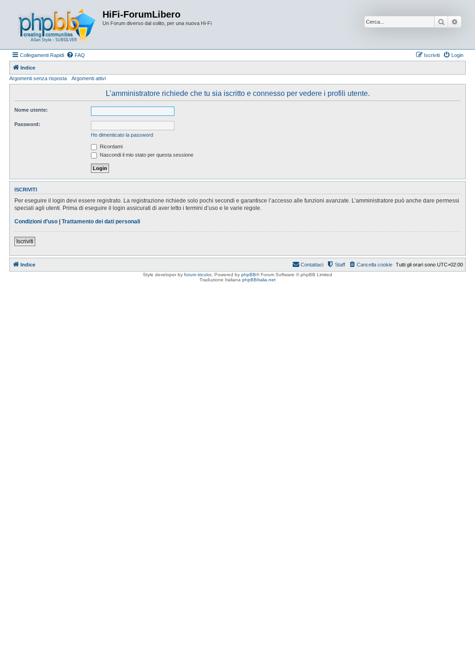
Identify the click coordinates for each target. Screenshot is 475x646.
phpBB (248, 274)
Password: (27, 124)
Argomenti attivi (88, 78)
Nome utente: (31, 110)
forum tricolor (198, 274)
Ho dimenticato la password (122, 135)
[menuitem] (75, 55)
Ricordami (110, 146)
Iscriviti (24, 241)
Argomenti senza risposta (38, 78)
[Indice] (57, 24)
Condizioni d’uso (36, 221)
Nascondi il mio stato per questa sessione (145, 155)
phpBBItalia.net (259, 279)
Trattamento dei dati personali (101, 221)
